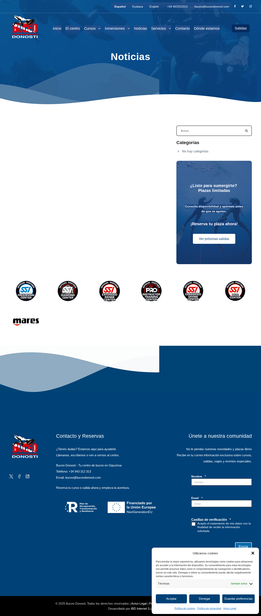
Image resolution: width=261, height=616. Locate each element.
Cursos (90, 28)
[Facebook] (235, 6)
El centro (72, 28)
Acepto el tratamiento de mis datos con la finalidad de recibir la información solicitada (224, 527)
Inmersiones (115, 28)
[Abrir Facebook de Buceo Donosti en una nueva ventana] (19, 476)
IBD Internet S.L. (142, 608)
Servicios (158, 28)
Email (196, 498)
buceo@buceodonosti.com (212, 6)
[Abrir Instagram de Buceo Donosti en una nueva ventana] (27, 476)
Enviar (243, 546)
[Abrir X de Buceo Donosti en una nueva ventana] (11, 476)
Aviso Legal (229, 608)
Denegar (204, 598)
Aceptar (171, 598)
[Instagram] (250, 6)
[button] (253, 553)
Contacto (182, 28)
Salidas (241, 28)
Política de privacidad (209, 608)
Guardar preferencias (238, 598)
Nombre (198, 476)
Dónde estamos (207, 28)
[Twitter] (242, 6)
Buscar (246, 130)
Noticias (140, 28)
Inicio (57, 28)
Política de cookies (185, 608)
